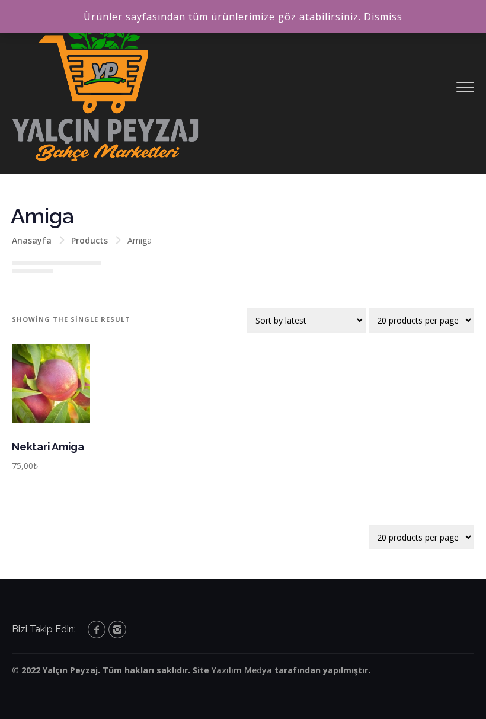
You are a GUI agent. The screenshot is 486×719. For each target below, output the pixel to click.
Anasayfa (32, 240)
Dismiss (383, 16)
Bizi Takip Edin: (44, 629)
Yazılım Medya (242, 670)
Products (89, 240)
